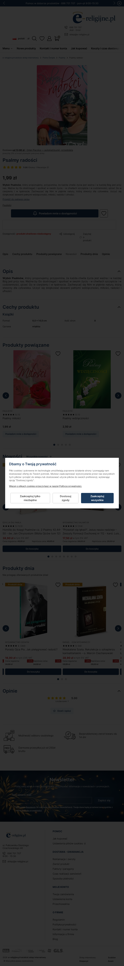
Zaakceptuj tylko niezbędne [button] (30, 498)
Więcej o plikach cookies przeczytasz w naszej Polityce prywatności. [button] (45, 486)
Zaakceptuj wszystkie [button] (97, 498)
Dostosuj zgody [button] (65, 498)
